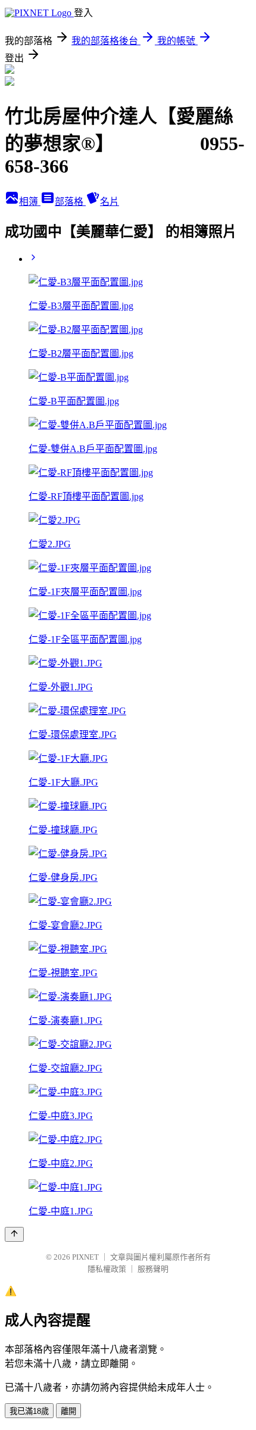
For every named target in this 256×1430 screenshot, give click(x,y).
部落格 (70, 202)
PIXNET (85, 1257)
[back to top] (14, 1234)
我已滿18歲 (29, 1411)
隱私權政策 (107, 1268)
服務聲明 (153, 1268)
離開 (68, 1411)
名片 (109, 202)
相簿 (29, 202)
